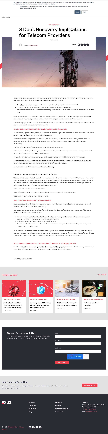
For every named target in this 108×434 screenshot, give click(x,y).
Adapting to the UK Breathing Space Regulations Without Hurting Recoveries (40, 305)
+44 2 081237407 (90, 409)
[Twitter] (87, 45)
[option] (14, 296)
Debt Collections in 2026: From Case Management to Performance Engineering (13, 305)
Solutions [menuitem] (32, 402)
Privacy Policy (12, 427)
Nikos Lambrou (33, 45)
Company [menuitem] (58, 402)
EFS (85, 299)
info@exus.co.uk (91, 412)
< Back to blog (6, 17)
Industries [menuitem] (32, 405)
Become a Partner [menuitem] (61, 409)
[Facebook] (81, 45)
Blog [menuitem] (30, 412)
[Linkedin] (84, 45)
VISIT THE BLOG (102, 274)
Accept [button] (77, 12)
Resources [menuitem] (32, 409)
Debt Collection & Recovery (12, 299)
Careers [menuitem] (58, 405)
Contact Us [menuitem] (59, 412)
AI (57, 299)
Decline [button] (84, 12)
